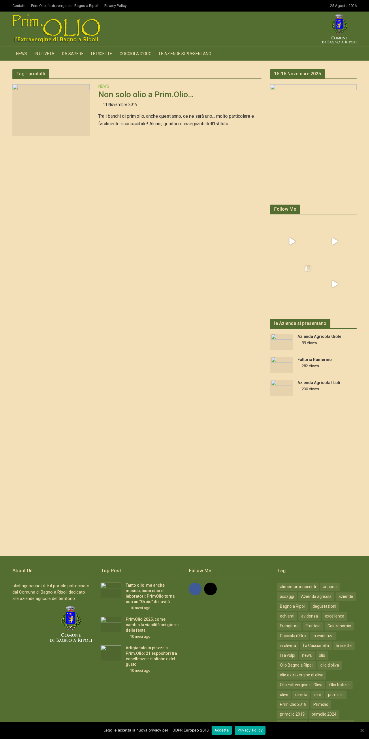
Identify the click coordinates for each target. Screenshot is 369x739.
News (21, 53)
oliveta (301, 694)
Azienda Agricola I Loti (319, 382)
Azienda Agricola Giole (319, 336)
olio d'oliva (329, 665)
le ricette (344, 645)
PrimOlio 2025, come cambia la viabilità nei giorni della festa (152, 625)
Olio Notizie (339, 684)
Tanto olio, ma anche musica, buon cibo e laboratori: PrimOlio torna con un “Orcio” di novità (150, 593)
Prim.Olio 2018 (293, 704)
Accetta (221, 730)
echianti (287, 616)
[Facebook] (195, 589)
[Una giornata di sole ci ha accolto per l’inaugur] (334, 284)
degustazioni (324, 606)
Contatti (18, 5)
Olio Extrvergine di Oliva (301, 684)
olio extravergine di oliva (301, 675)
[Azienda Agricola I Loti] (281, 387)
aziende (345, 596)
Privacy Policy (115, 5)
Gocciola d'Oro (293, 635)
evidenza (309, 616)
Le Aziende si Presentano (185, 53)
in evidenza (323, 635)
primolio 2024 (324, 714)
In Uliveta (44, 53)
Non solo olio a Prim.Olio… (146, 94)
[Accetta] (362, 730)
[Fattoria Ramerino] (281, 364)
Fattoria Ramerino (315, 359)
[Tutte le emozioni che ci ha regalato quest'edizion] (334, 241)
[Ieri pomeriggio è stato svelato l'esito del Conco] (292, 241)
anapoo (330, 586)
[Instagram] (210, 589)
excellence (334, 616)
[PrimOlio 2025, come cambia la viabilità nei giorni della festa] (111, 624)
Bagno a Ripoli (293, 606)
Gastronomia (339, 626)
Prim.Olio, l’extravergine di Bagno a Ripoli (65, 5)
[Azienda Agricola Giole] (281, 341)
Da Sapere (73, 53)
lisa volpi (287, 655)
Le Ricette (101, 53)
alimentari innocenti (298, 586)
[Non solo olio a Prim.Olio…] (51, 110)
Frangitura (289, 626)
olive (284, 694)
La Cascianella (316, 645)
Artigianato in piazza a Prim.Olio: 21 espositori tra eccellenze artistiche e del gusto (151, 656)
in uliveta (288, 645)
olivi (317, 694)
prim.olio (336, 694)
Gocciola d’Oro (136, 53)
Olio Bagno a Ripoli (296, 665)
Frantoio (313, 626)
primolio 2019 (292, 714)
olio (322, 655)
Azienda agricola (316, 596)
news (307, 655)
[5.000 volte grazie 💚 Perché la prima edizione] (292, 284)
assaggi (287, 596)
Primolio (320, 704)
